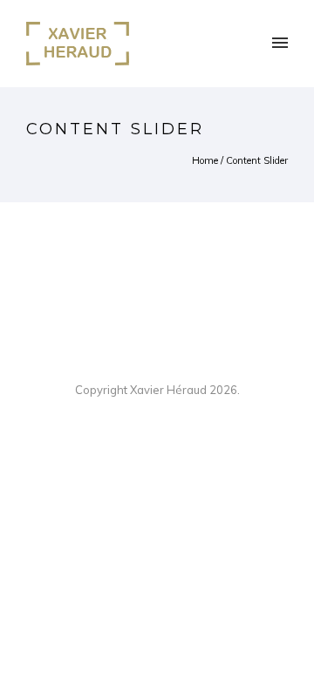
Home (205, 160)
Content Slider (257, 160)
